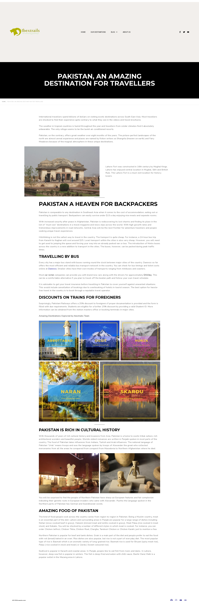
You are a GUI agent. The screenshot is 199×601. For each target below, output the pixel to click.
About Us (126, 32)
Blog (113, 32)
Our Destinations (98, 32)
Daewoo (52, 268)
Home (83, 32)
